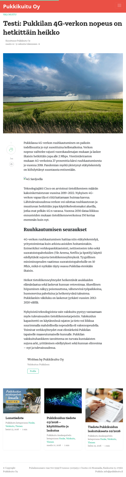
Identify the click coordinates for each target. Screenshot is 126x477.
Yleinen (19, 426)
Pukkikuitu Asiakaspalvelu (59, 435)
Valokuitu (9, 14)
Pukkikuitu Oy (21, 6)
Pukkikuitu (11, 422)
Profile (33, 371)
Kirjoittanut (18, 40)
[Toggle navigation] (119, 5)
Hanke (31, 422)
